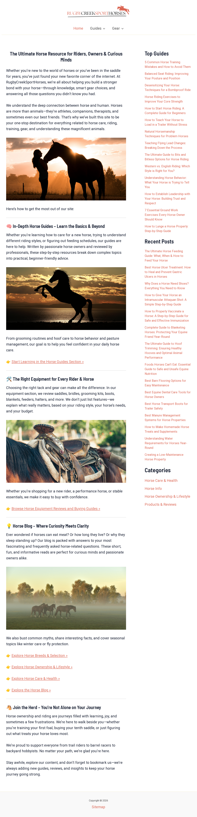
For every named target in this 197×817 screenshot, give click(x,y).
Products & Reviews (160, 504)
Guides (95, 28)
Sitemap (98, 807)
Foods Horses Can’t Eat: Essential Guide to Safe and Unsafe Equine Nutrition (168, 369)
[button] (103, 28)
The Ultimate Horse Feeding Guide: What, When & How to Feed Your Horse (164, 255)
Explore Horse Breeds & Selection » (40, 656)
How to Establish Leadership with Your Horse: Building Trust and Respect (167, 198)
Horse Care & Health (161, 481)
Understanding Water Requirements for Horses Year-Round (166, 443)
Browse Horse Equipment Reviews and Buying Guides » (56, 509)
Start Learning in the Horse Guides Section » (48, 362)
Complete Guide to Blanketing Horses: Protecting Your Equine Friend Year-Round (166, 332)
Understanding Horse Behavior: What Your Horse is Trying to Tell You (167, 182)
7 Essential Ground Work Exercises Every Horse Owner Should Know (165, 214)
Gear (116, 28)
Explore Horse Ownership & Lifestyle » (42, 667)
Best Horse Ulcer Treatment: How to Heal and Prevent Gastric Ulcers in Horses (168, 271)
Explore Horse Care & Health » (36, 679)
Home (78, 28)
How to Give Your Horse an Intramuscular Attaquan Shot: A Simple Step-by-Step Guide (166, 299)
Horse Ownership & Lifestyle (167, 496)
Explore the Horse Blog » (31, 690)
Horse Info (153, 489)
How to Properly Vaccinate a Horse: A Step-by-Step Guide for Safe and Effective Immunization (167, 315)
